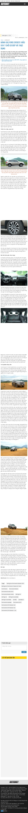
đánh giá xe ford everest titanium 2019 (15, 583)
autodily (15, 599)
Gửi (24, 652)
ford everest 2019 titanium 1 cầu (9, 610)
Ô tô (10, 35)
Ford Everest (4, 588)
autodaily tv (21, 599)
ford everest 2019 (17, 602)
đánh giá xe (18, 594)
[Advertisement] (14, 19)
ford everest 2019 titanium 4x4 (8, 605)
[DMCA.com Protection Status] (4, 810)
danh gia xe (4, 597)
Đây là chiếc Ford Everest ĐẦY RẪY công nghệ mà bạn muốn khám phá (14, 60)
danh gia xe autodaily (6, 599)
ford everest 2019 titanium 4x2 (8, 607)
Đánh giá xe (4, 35)
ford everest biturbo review (8, 594)
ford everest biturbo (13, 588)
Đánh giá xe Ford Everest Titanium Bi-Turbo (11, 586)
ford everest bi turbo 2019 (7, 591)
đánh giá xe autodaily (13, 597)
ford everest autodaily (6, 602)
